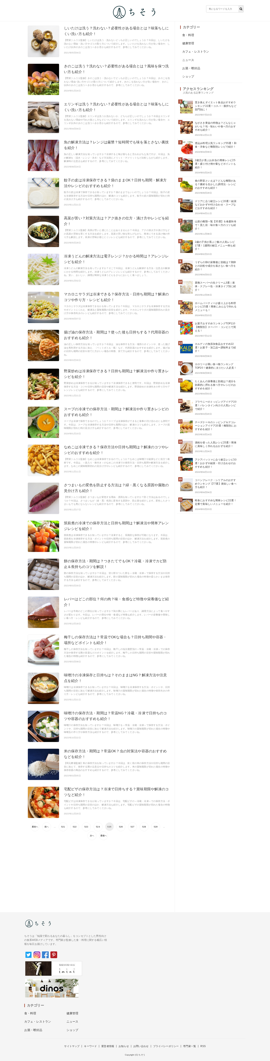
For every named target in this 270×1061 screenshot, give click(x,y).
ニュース (188, 60)
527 (132, 827)
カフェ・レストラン (195, 51)
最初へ (35, 827)
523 (86, 827)
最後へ (103, 835)
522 (75, 827)
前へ (47, 827)
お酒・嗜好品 (191, 68)
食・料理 (188, 35)
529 (156, 827)
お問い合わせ (141, 1046)
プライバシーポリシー (166, 1046)
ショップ (188, 76)
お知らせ (124, 1046)
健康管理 (188, 43)
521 (63, 827)
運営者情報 (107, 1046)
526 (121, 827)
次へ (92, 835)
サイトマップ (72, 1046)
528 (144, 827)
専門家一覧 (189, 1046)
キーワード (90, 1046)
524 (98, 827)
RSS (203, 1046)
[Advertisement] (99, 873)
